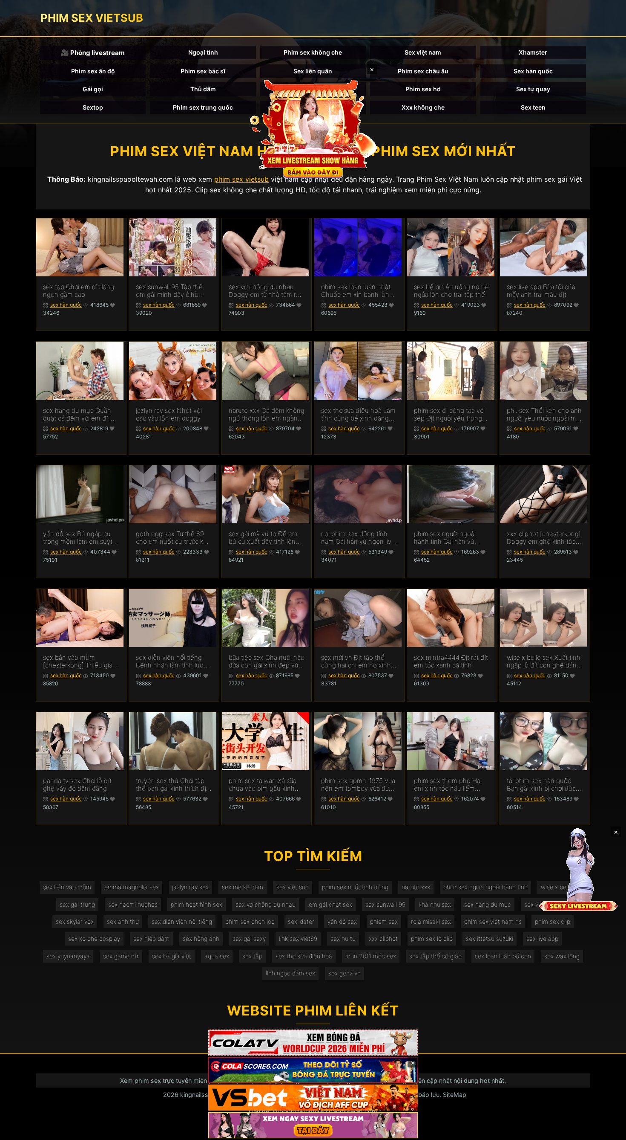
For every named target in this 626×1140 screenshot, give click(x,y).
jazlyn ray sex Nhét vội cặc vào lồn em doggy (169, 414)
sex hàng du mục (487, 904)
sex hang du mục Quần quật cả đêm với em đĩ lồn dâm (80, 414)
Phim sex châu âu (423, 71)
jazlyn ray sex (190, 887)
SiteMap (454, 1094)
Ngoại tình (203, 52)
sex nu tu (343, 938)
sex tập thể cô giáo (435, 956)
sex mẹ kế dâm (242, 887)
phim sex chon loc (250, 921)
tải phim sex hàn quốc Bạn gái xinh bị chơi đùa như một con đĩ (541, 784)
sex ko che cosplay (94, 938)
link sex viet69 (298, 938)
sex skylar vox (75, 921)
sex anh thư (122, 921)
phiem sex (384, 921)
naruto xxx (416, 887)
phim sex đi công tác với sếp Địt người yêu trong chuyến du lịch (449, 414)
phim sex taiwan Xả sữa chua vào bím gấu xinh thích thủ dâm (262, 784)
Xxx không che (423, 107)
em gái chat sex (330, 904)
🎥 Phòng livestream (93, 53)
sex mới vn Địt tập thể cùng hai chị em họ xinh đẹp (356, 661)
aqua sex (216, 956)
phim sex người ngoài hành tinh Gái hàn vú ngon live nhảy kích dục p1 (448, 537)
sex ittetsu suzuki (489, 938)
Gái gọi (93, 89)
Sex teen (533, 107)
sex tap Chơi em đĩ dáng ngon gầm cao (78, 291)
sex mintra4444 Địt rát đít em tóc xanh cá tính (451, 661)
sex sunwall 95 (385, 904)
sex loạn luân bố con (503, 956)
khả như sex (435, 904)
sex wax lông (562, 956)
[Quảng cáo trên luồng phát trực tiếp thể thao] (313, 1125)
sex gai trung (77, 904)
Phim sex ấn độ (93, 71)
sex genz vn (344, 973)
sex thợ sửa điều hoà (304, 956)
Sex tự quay (533, 89)
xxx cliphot (383, 938)
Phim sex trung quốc (203, 107)
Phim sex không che (313, 52)
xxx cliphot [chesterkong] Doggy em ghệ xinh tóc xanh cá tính (544, 537)
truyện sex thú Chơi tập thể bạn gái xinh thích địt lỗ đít (172, 784)
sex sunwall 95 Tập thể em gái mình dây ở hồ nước (169, 291)
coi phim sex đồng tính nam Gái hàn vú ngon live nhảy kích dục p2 (358, 537)
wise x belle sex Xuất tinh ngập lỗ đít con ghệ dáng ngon (543, 661)
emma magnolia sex (131, 887)
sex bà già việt (171, 956)
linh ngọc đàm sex (290, 973)
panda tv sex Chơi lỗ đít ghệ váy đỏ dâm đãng (77, 784)
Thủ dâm (203, 89)
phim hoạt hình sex (196, 904)
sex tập (252, 956)
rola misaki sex (431, 921)
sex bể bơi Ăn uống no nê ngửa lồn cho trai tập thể (451, 291)
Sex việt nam (423, 52)
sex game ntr (121, 956)
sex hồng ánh (201, 938)
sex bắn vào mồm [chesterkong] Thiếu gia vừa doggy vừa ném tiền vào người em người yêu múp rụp (78, 661)
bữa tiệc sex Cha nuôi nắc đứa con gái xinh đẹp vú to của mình (266, 661)
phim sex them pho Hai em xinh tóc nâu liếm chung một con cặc (448, 784)
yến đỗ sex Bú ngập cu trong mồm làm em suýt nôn (77, 537)
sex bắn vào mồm (67, 887)
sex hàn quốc (66, 305)
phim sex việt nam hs (493, 921)
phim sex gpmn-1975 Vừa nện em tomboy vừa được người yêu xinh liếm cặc (358, 784)
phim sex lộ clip (432, 938)
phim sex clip (552, 921)
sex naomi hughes (133, 904)
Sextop (93, 107)
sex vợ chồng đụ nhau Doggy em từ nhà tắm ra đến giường (264, 291)
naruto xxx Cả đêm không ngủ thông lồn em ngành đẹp (266, 414)
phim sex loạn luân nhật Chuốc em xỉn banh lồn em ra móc (356, 291)
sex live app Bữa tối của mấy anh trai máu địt (541, 291)
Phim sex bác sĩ (203, 71)
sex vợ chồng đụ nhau (265, 904)
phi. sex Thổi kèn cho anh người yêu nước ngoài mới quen (544, 414)
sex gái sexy (249, 938)
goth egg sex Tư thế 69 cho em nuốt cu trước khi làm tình (172, 537)
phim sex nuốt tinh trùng (355, 887)
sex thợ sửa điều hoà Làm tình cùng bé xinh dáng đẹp (358, 414)
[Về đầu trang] (607, 1130)
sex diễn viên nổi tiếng (182, 921)
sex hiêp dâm (151, 938)
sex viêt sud (292, 887)
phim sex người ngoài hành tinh (485, 887)
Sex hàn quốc (533, 71)
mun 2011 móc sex (370, 956)
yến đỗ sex (342, 921)
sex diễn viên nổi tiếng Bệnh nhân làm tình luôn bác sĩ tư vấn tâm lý (171, 661)
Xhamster (533, 52)
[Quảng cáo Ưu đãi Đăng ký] (313, 1070)
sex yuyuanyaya (68, 956)
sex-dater (301, 921)
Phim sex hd (423, 89)
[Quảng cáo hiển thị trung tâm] (313, 128)
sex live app (542, 938)
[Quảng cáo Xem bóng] (313, 1043)
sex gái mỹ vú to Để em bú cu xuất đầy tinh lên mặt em (263, 537)
